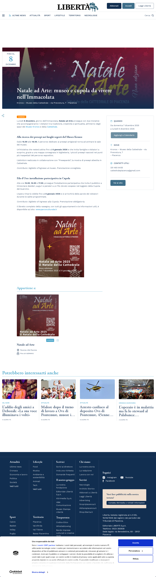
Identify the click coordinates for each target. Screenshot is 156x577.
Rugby (13, 533)
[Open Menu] (3, 15)
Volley (12, 529)
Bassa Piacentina (41, 533)
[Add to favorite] (58, 340)
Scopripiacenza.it (87, 504)
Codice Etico (62, 522)
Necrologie (90, 15)
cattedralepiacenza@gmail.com (125, 170)
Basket (13, 526)
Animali (36, 481)
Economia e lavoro (18, 474)
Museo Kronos (32, 127)
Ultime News (19, 15)
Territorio (75, 15)
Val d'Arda (37, 526)
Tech (35, 485)
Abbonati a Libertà (88, 492)
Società (13, 482)
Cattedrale (52, 127)
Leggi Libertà (144, 6)
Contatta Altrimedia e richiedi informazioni (126, 503)
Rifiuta (136, 559)
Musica (36, 470)
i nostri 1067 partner (46, 545)
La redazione (85, 470)
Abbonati (114, 6)
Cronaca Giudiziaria (127, 403)
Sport (47, 15)
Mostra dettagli (38, 572)
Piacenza (37, 522)
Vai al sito (118, 183)
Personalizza (134, 551)
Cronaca (14, 470)
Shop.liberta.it (86, 512)
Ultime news (15, 467)
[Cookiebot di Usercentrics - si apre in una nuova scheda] (15, 572)
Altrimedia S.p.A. (64, 498)
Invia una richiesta (64, 470)
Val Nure (6, 403)
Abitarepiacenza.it (88, 508)
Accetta (135, 543)
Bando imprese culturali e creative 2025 (65, 533)
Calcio (13, 522)
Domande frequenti (65, 474)
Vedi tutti (14, 486)
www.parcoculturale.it (46, 209)
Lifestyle (59, 15)
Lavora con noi (86, 474)
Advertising (84, 500)
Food (35, 467)
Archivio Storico (87, 488)
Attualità (35, 15)
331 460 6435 (116, 167)
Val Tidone (38, 529)
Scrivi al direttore (64, 467)
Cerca (147, 15)
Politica (13, 478)
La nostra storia (87, 467)
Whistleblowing (63, 526)
